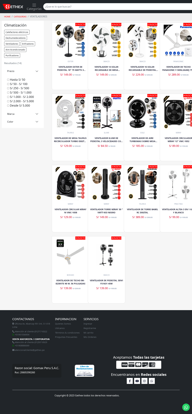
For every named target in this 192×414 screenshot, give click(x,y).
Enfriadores (28, 43)
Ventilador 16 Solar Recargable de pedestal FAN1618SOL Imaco (142, 68)
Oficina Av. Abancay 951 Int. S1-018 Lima (31, 325)
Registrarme (90, 328)
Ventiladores (12, 43)
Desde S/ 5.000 (19, 105)
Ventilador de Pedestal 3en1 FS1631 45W (106, 282)
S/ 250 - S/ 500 (19, 88)
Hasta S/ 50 (17, 80)
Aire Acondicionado (15, 49)
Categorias (20, 16)
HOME (7, 16)
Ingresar (88, 323)
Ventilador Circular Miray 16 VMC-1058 (70, 211)
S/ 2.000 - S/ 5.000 (21, 101)
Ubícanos (60, 328)
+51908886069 (21, 345)
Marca (10, 114)
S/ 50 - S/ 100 (18, 84)
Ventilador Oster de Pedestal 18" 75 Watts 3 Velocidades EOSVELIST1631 (70, 68)
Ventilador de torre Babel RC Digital (142, 211)
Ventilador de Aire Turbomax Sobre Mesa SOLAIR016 (142, 140)
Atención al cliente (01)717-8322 (30, 331)
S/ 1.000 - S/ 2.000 (21, 97)
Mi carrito (88, 332)
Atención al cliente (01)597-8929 (30, 342)
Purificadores (12, 55)
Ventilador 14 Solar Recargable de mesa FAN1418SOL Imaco (106, 68)
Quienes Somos (63, 323)
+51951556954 (21, 334)
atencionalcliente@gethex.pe (29, 350)
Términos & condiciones (67, 332)
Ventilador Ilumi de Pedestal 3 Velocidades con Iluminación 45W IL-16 (106, 140)
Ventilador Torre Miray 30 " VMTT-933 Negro (106, 211)
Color (10, 121)
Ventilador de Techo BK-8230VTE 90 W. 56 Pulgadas (70, 282)
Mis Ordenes (90, 337)
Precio (10, 71)
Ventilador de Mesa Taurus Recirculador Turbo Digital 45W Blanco (70, 140)
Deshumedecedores (16, 38)
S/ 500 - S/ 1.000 (20, 92)
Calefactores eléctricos (17, 32)
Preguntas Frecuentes (66, 337)
